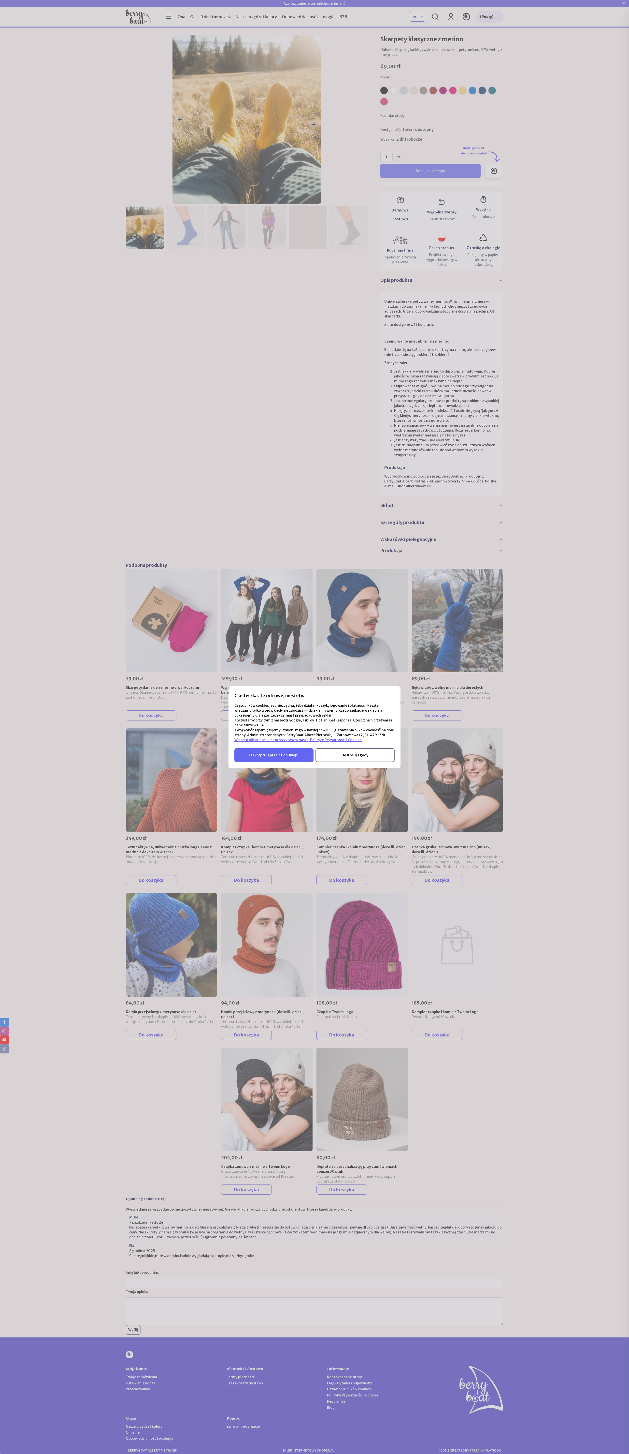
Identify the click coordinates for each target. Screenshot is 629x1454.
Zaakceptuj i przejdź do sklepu (274, 755)
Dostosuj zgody (355, 755)
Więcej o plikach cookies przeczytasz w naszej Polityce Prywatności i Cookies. (298, 740)
